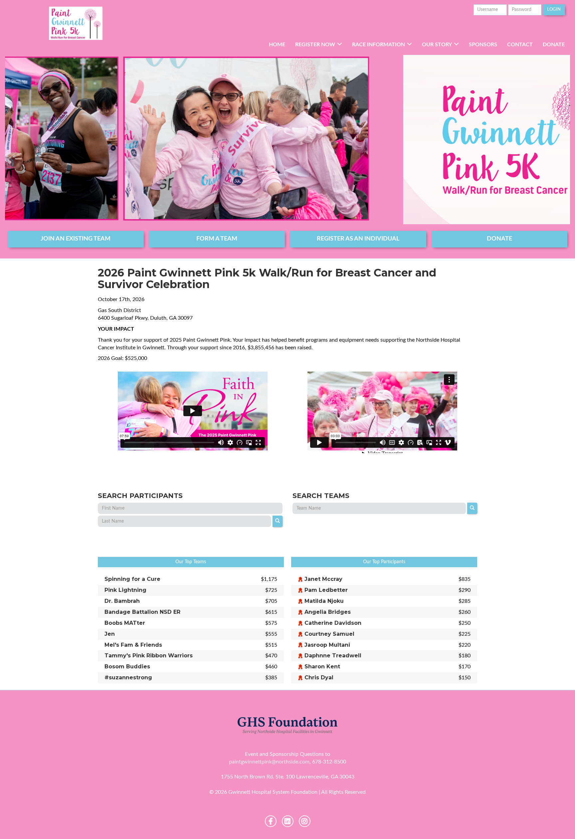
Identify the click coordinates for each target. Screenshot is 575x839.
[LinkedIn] (287, 821)
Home (277, 44)
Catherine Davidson (332, 623)
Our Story (437, 44)
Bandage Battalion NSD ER (142, 612)
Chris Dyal (318, 677)
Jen (109, 634)
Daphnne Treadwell (332, 655)
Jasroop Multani (327, 645)
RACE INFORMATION (378, 44)
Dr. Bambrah (122, 601)
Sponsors (483, 44)
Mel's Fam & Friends (133, 645)
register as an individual (358, 239)
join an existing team (75, 239)
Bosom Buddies (127, 666)
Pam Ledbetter (326, 590)
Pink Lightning (125, 590)
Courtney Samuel (329, 634)
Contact (520, 44)
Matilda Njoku (324, 601)
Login (554, 9)
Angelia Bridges (327, 612)
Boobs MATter (124, 623)
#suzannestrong (128, 677)
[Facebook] (271, 821)
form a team (216, 239)
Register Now (315, 44)
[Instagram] (304, 821)
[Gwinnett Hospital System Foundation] (75, 23)
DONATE (499, 239)
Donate (554, 44)
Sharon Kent (322, 666)
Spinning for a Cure (132, 579)
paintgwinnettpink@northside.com (269, 761)
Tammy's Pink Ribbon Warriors (148, 655)
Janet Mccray (323, 579)
